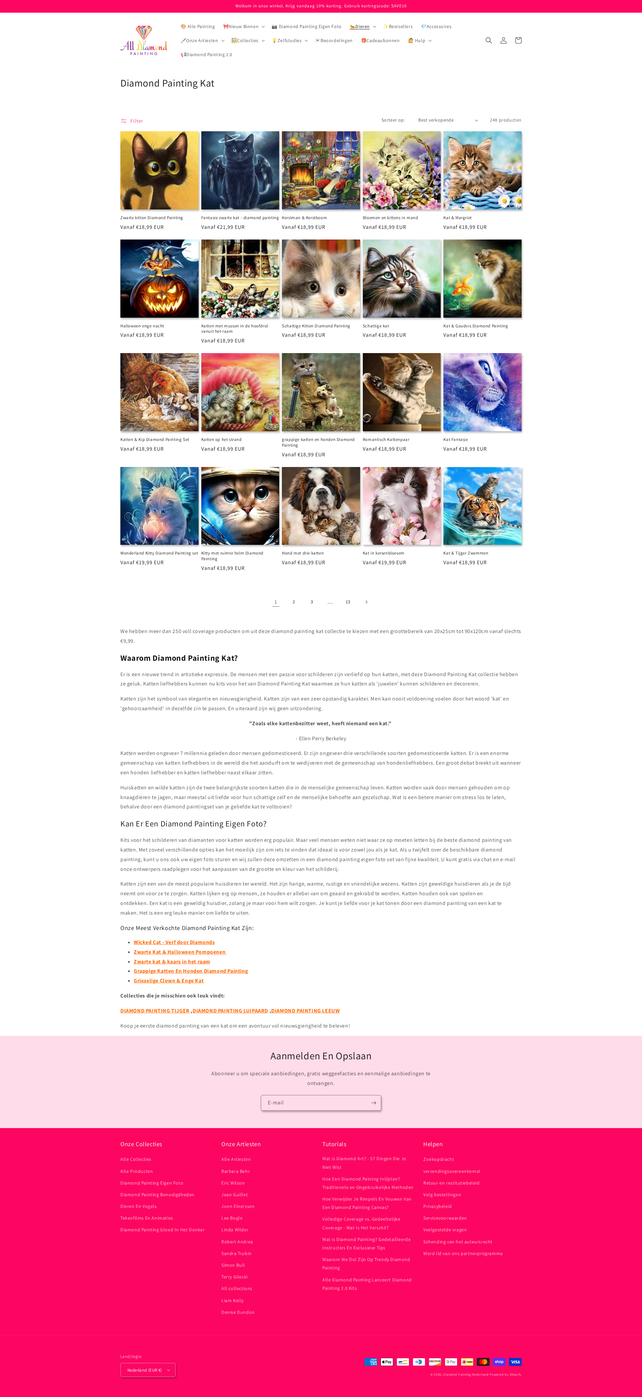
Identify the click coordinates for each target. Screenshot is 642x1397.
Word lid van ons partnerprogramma (463, 1253)
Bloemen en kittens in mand (390, 217)
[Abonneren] (373, 1103)
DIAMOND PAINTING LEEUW (305, 1010)
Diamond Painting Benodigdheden (157, 1195)
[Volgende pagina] (366, 602)
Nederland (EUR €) (144, 1370)
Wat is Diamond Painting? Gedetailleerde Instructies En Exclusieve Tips (366, 1243)
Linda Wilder (234, 1230)
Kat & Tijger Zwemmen (465, 553)
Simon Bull (233, 1265)
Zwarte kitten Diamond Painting (151, 217)
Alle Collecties (135, 1159)
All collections (236, 1288)
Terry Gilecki (234, 1277)
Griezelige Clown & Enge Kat (169, 980)
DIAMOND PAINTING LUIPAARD (230, 1010)
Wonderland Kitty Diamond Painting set (159, 553)
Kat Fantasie (455, 439)
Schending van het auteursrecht (458, 1242)
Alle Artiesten (236, 1159)
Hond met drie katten (303, 553)
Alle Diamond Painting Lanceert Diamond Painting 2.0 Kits (367, 1284)
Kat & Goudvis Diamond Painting (475, 326)
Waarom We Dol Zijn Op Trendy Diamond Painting (366, 1263)
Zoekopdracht (438, 1159)
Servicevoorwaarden (445, 1218)
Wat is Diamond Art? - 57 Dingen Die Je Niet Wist (364, 1162)
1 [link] (276, 601)
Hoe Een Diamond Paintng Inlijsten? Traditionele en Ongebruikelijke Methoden (368, 1183)
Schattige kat (376, 326)
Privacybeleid (437, 1206)
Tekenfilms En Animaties (146, 1218)
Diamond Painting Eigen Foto (151, 1183)
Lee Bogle (231, 1218)
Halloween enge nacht (142, 326)
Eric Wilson (233, 1183)
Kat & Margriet (457, 217)
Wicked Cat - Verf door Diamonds (174, 942)
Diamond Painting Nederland (466, 1374)
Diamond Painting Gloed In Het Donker (162, 1230)
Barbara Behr (235, 1171)
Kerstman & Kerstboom (304, 217)
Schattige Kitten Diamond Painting (316, 326)
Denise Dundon (238, 1312)
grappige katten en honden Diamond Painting (318, 442)
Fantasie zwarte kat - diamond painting (240, 217)
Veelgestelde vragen (445, 1230)
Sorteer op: (393, 120)
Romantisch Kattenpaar (386, 439)
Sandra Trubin (236, 1253)
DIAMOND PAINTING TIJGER (155, 1010)
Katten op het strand (221, 439)
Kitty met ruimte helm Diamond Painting (232, 556)
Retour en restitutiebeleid (451, 1183)
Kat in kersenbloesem (384, 553)
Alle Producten (136, 1171)
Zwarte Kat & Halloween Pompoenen (180, 951)
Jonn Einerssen (237, 1206)
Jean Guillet (234, 1195)
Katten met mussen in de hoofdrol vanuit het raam (234, 328)
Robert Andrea (237, 1242)
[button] (243, 26)
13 (348, 602)
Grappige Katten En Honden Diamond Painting (191, 970)
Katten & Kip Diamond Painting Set (154, 439)
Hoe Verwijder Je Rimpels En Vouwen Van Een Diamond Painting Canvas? (367, 1203)
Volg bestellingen (442, 1195)
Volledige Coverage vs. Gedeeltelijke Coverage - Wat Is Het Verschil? (361, 1223)
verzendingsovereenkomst (451, 1171)
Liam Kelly (232, 1300)
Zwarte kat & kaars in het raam (172, 961)
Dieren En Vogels (138, 1206)
